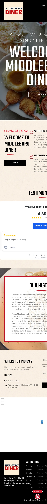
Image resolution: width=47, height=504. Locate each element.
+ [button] (2, 400)
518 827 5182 (13, 381)
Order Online (37, 493)
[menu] (44, 5)
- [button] (2, 402)
